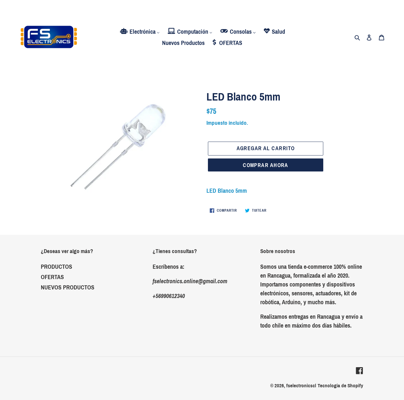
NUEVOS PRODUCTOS (67, 287)
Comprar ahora (265, 165)
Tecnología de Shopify (340, 385)
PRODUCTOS (56, 266)
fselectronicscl (301, 385)
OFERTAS (52, 277)
